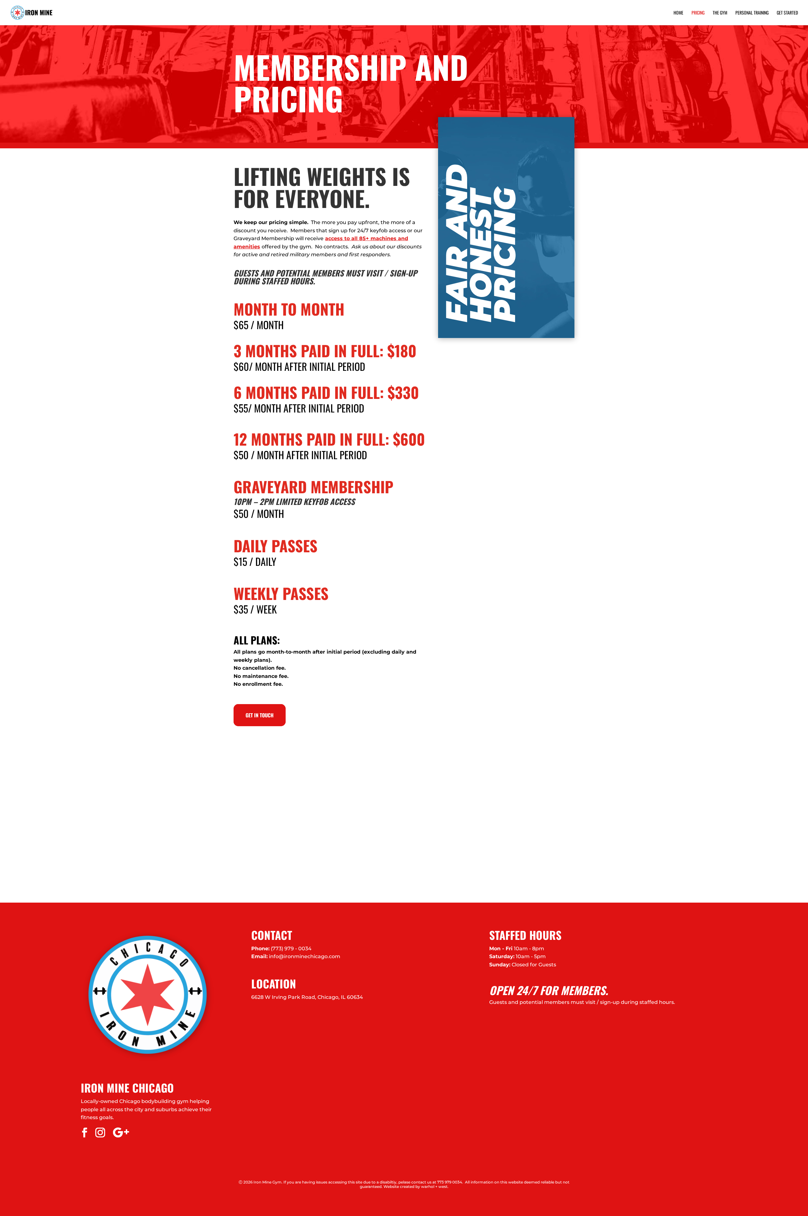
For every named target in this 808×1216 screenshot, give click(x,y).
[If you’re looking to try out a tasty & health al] (101, 842)
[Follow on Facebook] (84, 1132)
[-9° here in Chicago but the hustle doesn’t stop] (505, 842)
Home (678, 13)
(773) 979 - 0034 (291, 949)
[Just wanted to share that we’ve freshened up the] (707, 842)
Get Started (787, 13)
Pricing (698, 13)
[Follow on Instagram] (100, 1132)
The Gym (720, 13)
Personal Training (752, 13)
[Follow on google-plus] (121, 1132)
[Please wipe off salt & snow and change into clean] (303, 842)
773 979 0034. (450, 1182)
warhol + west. (435, 1186)
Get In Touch (260, 715)
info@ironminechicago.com (304, 956)
